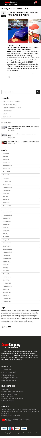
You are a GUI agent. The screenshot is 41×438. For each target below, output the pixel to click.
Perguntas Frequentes (8, 380)
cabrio (8, 321)
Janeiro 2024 (6, 209)
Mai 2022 (5, 267)
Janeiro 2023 (6, 246)
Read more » (36, 74)
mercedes (31, 312)
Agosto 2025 (6, 172)
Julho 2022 (6, 264)
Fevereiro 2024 (7, 206)
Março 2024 (6, 202)
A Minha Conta (6, 370)
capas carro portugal (33, 310)
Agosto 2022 (6, 261)
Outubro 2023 (6, 218)
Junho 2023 (6, 230)
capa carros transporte (11, 313)
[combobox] (20, 92)
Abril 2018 (6, 289)
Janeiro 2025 (6, 184)
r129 (34, 312)
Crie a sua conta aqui (8, 372)
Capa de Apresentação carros (27, 315)
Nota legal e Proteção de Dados (12, 398)
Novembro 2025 (7, 165)
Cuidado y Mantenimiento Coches (12, 107)
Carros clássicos (7, 110)
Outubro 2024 (6, 190)
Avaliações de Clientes (9, 394)
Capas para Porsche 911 (9, 378)
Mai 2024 (5, 196)
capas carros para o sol (20, 320)
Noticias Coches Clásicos (9, 104)
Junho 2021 (6, 274)
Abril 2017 (6, 295)
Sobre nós (4, 389)
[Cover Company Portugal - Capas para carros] (11, 3)
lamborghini (13, 316)
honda (2, 312)
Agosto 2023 (6, 224)
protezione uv (19, 313)
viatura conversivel (14, 321)
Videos (5, 113)
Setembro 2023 (7, 221)
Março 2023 (6, 240)
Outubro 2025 (6, 168)
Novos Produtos (7, 116)
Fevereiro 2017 (7, 298)
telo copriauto (33, 313)
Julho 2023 (6, 227)
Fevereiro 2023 (7, 243)
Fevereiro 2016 (7, 301)
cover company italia (29, 316)
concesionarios (26, 313)
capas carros (4, 310)
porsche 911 (30, 321)
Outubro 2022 (6, 255)
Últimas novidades (7, 375)
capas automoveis (29, 320)
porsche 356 (17, 315)
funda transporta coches (30, 318)
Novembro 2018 (7, 286)
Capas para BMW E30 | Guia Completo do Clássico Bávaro (23, 141)
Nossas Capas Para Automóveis (12, 392)
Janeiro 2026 (6, 162)
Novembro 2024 (7, 187)
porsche (10, 310)
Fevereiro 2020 (7, 283)
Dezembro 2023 (7, 212)
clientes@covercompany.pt (10, 415)
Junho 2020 (6, 280)
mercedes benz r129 (23, 312)
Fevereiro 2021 (7, 277)
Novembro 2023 (7, 215)
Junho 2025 (6, 175)
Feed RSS (7, 327)
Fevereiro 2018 (7, 292)
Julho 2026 (6, 153)
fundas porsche (14, 318)
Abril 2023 (6, 237)
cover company (21, 318)
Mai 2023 (5, 233)
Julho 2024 (6, 193)
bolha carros (36, 320)
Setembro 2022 (7, 258)
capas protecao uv (10, 320)
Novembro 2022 (7, 252)
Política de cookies (7, 396)
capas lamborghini (20, 316)
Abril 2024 (6, 199)
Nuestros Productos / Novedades (11, 101)
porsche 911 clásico (23, 321)
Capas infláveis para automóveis (12, 312)
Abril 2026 (6, 159)
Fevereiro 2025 (7, 181)
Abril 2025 (6, 178)
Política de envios (7, 401)
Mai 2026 (5, 156)
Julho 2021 (6, 270)
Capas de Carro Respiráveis (20, 310)
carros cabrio (4, 321)
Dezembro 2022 (7, 249)
